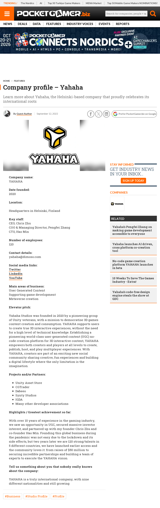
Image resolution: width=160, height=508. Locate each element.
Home (6, 81)
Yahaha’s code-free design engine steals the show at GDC (131, 295)
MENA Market (94, 3)
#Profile (58, 496)
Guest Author (24, 113)
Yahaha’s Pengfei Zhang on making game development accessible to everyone (132, 230)
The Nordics (27, 3)
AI (41, 3)
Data (37, 24)
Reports (122, 24)
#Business (12, 496)
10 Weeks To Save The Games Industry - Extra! (133, 280)
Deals (22, 24)
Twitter (15, 269)
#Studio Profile (36, 496)
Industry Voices (80, 24)
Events (104, 24)
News (7, 24)
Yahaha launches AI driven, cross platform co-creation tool (132, 247)
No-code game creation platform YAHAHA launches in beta (132, 264)
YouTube (15, 278)
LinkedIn (15, 274)
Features (53, 24)
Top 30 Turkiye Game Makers (64, 3)
